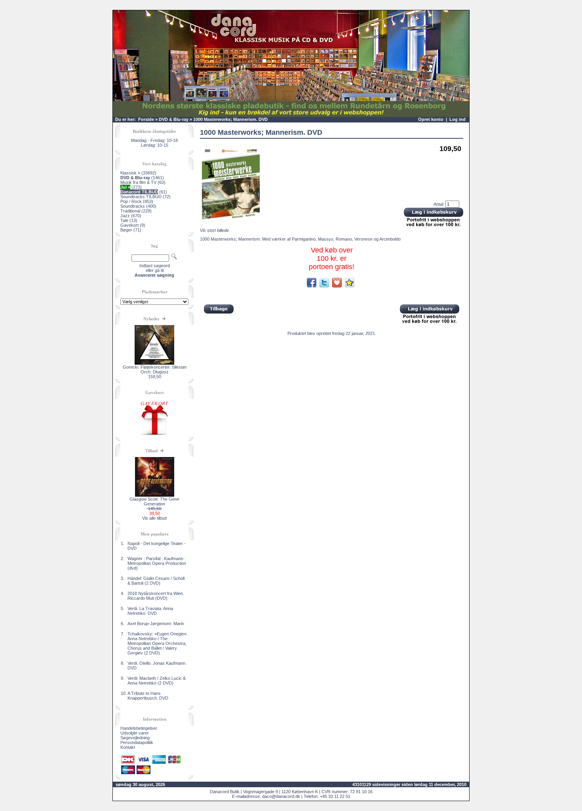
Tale (124, 220)
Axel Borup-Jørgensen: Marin (155, 623)
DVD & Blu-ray (173, 119)
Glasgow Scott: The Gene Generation (154, 501)
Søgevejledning (135, 737)
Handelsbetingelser (138, 728)
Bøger (126, 230)
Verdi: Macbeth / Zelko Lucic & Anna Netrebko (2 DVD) (156, 680)
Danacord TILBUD (139, 191)
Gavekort (129, 225)
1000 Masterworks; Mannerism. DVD (230, 119)
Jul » (125, 187)
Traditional (130, 210)
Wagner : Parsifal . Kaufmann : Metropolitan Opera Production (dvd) (156, 563)
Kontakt (127, 747)
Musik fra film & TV (138, 182)
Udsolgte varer (134, 733)
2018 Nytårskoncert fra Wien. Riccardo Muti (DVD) (155, 596)
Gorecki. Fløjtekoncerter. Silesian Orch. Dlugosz (154, 369)
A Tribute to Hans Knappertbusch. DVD (147, 695)
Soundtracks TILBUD (141, 196)
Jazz (125, 215)
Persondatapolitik (136, 742)
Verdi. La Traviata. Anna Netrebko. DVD (150, 611)
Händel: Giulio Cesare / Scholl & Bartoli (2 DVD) (155, 580)
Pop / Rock (131, 201)
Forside (146, 119)
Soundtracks (132, 206)
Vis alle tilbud (154, 518)
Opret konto (430, 119)
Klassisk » (130, 172)
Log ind (457, 119)
